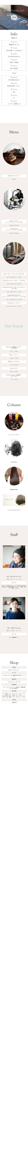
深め (14, 92)
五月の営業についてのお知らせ (14, 50)
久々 (14, 98)
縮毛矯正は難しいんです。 (14, 86)
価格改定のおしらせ (14, 44)
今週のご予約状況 (14, 62)
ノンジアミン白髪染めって (14, 104)
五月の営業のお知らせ (14, 80)
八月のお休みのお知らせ (14, 56)
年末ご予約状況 (14, 68)
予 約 (14, 17)
